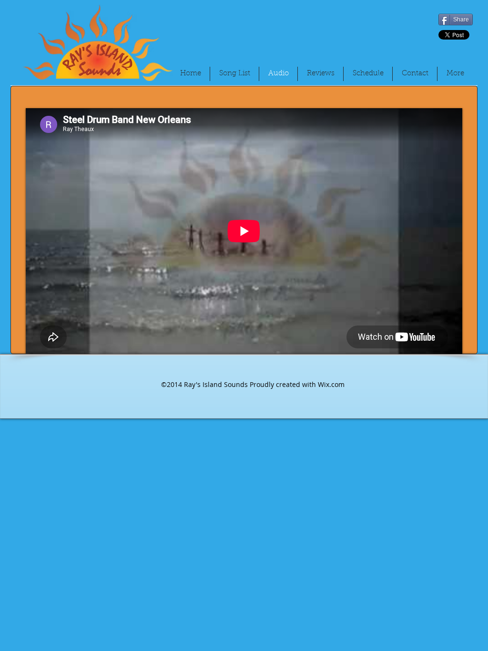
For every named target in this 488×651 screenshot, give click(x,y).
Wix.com (331, 384)
